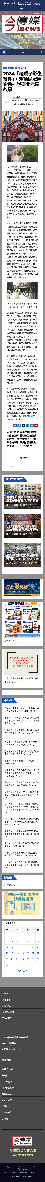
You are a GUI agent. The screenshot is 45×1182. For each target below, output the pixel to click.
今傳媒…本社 (8, 1069)
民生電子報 (7, 1112)
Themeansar (22, 1169)
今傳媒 (17, 97)
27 (28, 959)
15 (38, 947)
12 (23, 947)
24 (12, 959)
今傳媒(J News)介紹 (19, 1172)
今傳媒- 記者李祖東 (29, 563)
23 (7, 959)
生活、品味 (16, 68)
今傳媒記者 (15, 1177)
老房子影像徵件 (18, 104)
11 (17, 947)
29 (38, 959)
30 (7, 965)
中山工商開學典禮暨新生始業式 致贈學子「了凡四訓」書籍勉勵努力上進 (28, 439)
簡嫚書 (37, 100)
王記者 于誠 (26, 505)
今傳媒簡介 (35, 1172)
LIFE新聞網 (7, 1082)
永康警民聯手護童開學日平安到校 (19, 761)
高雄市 (14, 552)
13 (28, 947)
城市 (5, 68)
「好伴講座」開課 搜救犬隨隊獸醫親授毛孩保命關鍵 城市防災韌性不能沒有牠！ (22, 822)
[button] (41, 52)
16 (7, 953)
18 (17, 953)
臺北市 (23, 68)
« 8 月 (18, 971)
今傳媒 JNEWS (22, 36)
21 (33, 953)
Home (6, 1172)
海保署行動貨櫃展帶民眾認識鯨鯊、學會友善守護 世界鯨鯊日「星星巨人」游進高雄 (22, 773)
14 (33, 947)
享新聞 (5, 1119)
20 (28, 953)
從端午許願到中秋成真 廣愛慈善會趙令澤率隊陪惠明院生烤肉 (22, 500)
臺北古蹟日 (30, 104)
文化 (9, 68)
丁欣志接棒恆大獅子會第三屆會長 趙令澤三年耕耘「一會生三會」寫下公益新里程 (22, 531)
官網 (19, 413)
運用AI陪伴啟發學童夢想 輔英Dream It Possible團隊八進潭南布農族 (22, 558)
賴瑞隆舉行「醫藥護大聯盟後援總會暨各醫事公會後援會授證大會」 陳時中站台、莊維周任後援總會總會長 (22, 807)
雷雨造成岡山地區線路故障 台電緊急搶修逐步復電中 (13, 439)
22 (38, 953)
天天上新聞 (7, 1100)
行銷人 (5, 1106)
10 (12, 947)
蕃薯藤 (5, 1075)
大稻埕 (31, 100)
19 (23, 953)
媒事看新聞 (7, 1094)
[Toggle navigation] (23, 52)
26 (23, 959)
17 (12, 953)
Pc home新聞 (8, 1088)
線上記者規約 (27, 1177)
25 (17, 959)
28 (33, 959)
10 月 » (26, 971)
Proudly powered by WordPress (15, 1167)
